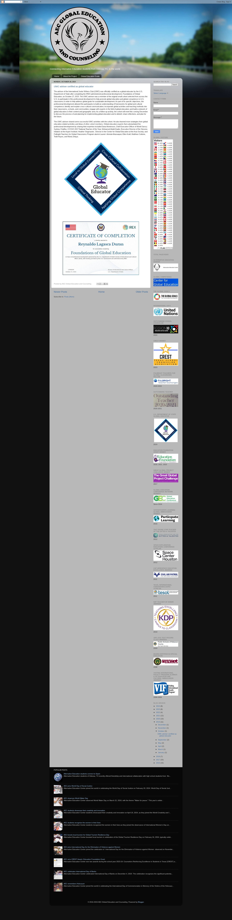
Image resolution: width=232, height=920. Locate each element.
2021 (158, 716)
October (161, 731)
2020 (158, 719)
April (160, 746)
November (162, 728)
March (160, 749)
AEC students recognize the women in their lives (82, 823)
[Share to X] (102, 284)
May (160, 743)
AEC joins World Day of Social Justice (78, 786)
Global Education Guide (90, 76)
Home (56, 76)
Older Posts (142, 292)
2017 (158, 760)
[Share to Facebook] (104, 284)
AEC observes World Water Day (76, 798)
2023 (158, 709)
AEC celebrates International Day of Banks (80, 871)
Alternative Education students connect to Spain (82, 774)
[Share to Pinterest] (107, 284)
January (161, 752)
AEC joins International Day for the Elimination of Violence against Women (92, 847)
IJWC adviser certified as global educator (73, 86)
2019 (158, 722)
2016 (158, 763)
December (162, 725)
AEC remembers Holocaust (74, 884)
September (162, 740)
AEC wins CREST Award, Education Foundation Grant (84, 859)
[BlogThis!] (100, 284)
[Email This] (98, 284)
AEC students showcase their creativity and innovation (84, 810)
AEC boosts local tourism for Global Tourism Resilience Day (86, 835)
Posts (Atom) (69, 297)
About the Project (70, 76)
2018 (158, 756)
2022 (158, 712)
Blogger (141, 902)
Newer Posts (60, 292)
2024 (158, 706)
